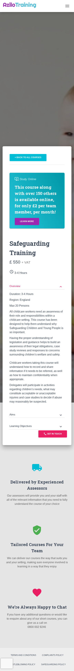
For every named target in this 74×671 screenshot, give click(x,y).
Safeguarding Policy (53, 664)
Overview (36, 286)
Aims (36, 415)
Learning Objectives (36, 426)
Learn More (27, 221)
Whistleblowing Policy (21, 664)
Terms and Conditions (23, 655)
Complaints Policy (53, 655)
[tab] (37, 283)
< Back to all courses (28, 157)
